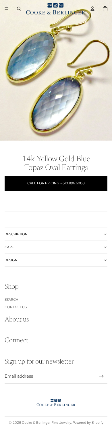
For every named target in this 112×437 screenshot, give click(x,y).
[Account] (92, 8)
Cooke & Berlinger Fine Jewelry (46, 422)
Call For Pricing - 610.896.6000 (56, 183)
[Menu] (6, 8)
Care (9, 247)
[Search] (19, 8)
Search (11, 299)
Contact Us (16, 306)
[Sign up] (101, 376)
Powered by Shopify (88, 422)
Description (16, 234)
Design (11, 260)
